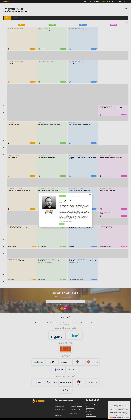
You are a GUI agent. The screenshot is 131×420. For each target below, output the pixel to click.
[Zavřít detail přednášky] (90, 194)
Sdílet (61, 223)
